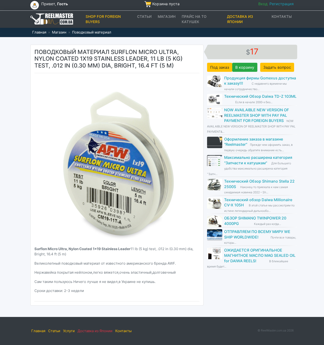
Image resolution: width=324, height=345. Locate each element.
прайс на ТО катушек (194, 19)
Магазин (167, 16)
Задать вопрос (277, 67)
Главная (39, 32)
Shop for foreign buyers (103, 19)
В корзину (244, 67)
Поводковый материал (91, 32)
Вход (263, 3)
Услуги (69, 331)
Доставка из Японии (240, 19)
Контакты (282, 16)
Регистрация (281, 3)
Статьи (144, 16)
